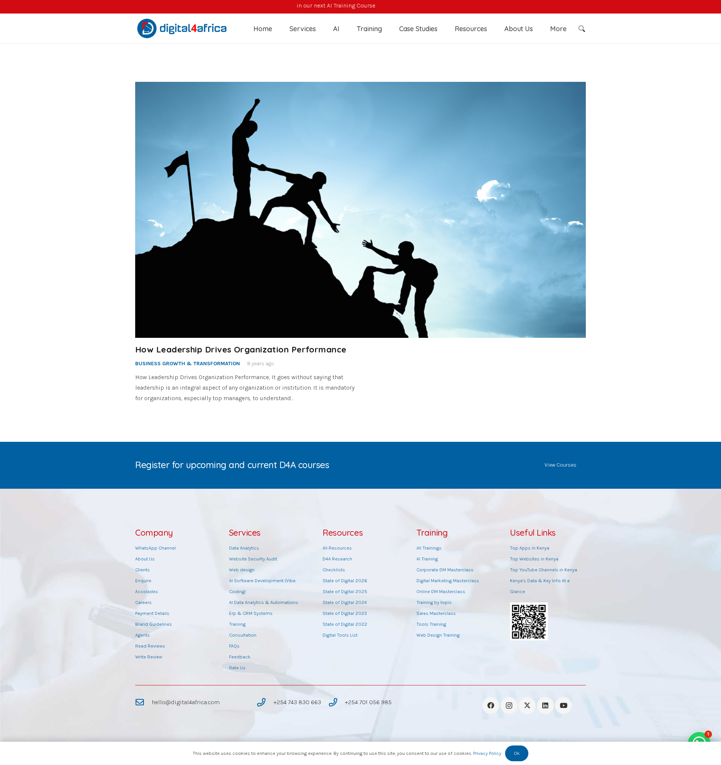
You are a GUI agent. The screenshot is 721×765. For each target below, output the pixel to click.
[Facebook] (490, 705)
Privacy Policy (487, 753)
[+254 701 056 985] (336, 702)
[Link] (360, 7)
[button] (321, 28)
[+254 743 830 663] (265, 702)
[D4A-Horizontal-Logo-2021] (182, 28)
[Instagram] (509, 705)
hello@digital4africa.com (186, 702)
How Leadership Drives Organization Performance (241, 349)
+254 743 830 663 (297, 702)
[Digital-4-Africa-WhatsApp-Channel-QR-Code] (529, 621)
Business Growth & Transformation (187, 363)
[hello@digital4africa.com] (143, 702)
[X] (527, 705)
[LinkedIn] (545, 705)
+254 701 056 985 (368, 702)
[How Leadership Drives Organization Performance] (360, 210)
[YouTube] (563, 705)
